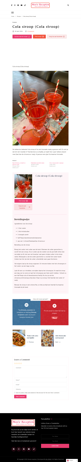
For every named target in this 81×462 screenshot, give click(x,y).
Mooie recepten (32, 459)
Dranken (14, 22)
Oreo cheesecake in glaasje (56, 163)
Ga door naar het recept (21, 36)
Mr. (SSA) (48, 459)
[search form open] (68, 5)
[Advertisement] (40, 52)
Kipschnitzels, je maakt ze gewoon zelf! (18, 163)
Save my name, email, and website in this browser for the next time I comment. (38, 393)
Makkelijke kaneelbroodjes (37, 163)
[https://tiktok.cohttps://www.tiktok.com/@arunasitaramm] (34, 449)
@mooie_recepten (27, 310)
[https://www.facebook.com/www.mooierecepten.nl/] (13, 449)
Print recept (38, 36)
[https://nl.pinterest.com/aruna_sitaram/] (23, 449)
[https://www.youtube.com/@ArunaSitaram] (28, 449)
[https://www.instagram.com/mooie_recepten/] (18, 449)
